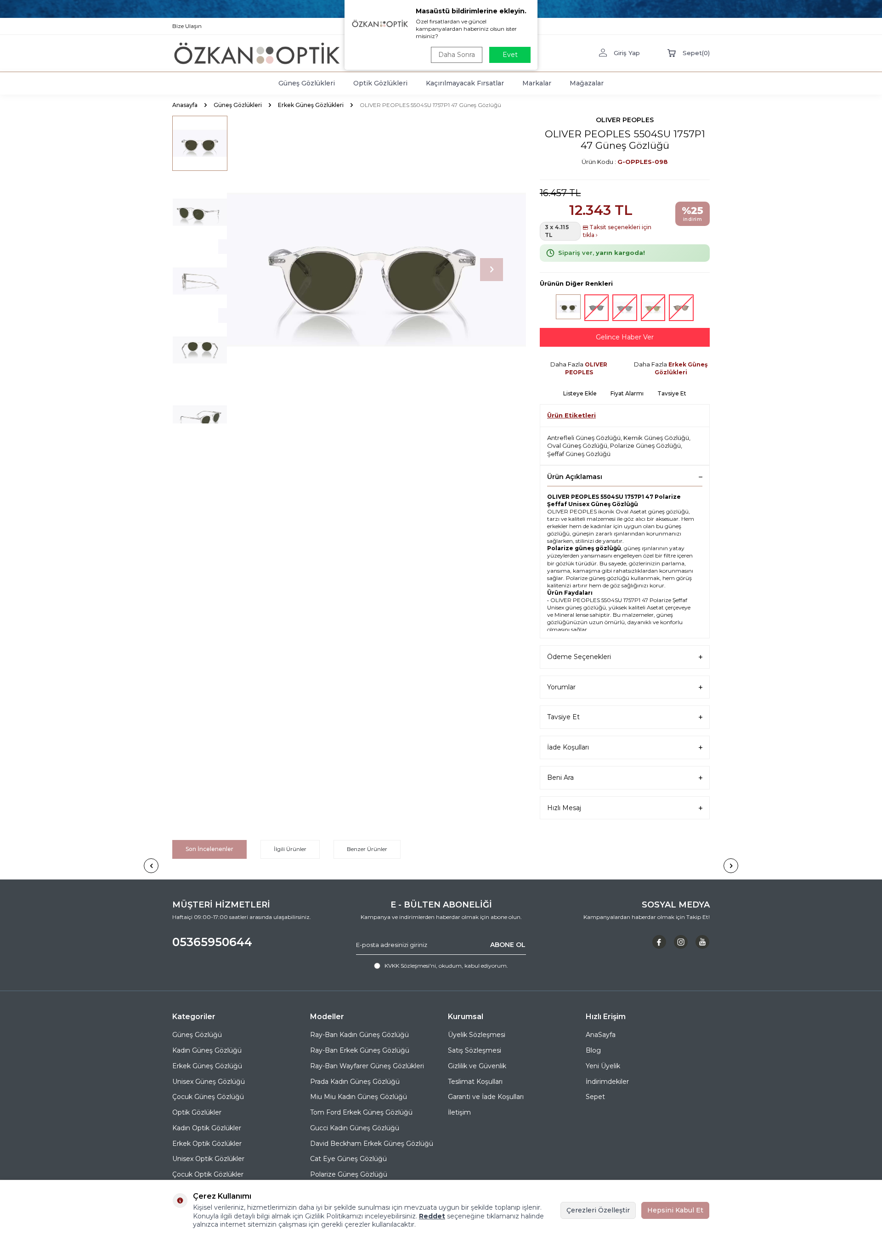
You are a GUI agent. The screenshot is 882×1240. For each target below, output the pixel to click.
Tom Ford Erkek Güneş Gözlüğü (361, 1112)
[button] (491, 269)
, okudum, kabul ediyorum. (446, 965)
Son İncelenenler (209, 848)
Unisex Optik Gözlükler (208, 1159)
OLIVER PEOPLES (625, 120)
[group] (372, 269)
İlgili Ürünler (290, 848)
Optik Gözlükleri (380, 83)
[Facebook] (659, 942)
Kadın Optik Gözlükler (206, 1128)
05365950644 (212, 942)
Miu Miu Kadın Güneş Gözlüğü (358, 1097)
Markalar (536, 83)
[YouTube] (702, 942)
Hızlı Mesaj (564, 808)
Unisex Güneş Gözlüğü (208, 1081)
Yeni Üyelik (603, 1066)
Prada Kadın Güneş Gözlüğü (355, 1081)
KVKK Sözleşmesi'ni (410, 965)
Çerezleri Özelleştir (598, 1210)
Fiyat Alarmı (627, 393)
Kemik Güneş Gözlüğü (656, 437)
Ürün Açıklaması (574, 477)
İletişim (459, 1112)
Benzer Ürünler (367, 848)
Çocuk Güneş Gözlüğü (208, 1097)
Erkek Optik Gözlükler (207, 1143)
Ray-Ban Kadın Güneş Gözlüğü (359, 1035)
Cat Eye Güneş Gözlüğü (348, 1159)
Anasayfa (185, 104)
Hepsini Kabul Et (675, 1210)
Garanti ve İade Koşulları (486, 1097)
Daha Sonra (456, 55)
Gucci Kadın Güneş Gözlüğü (354, 1128)
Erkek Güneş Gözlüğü (207, 1066)
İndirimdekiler (607, 1081)
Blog (593, 1050)
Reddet (432, 1216)
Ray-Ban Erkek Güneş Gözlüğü (359, 1050)
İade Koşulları (568, 747)
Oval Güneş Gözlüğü (577, 445)
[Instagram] (680, 942)
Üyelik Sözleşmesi (476, 1035)
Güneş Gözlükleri (306, 83)
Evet (510, 55)
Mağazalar (587, 83)
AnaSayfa (601, 1035)
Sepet (595, 1097)
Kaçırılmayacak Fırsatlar (465, 83)
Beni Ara (560, 777)
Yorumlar (561, 687)
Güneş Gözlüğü (197, 1035)
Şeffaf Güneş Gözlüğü (579, 453)
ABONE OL (508, 945)
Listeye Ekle (580, 393)
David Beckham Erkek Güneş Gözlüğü (371, 1143)
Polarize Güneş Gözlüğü (645, 445)
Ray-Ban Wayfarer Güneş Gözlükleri (367, 1066)
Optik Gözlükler (196, 1112)
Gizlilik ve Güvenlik (477, 1066)
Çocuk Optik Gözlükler (207, 1174)
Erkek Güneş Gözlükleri (311, 104)
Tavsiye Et (671, 393)
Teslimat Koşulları (475, 1081)
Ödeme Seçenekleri (579, 657)
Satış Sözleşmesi (474, 1050)
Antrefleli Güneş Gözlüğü (584, 437)
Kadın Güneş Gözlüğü (207, 1050)
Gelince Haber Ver (625, 337)
